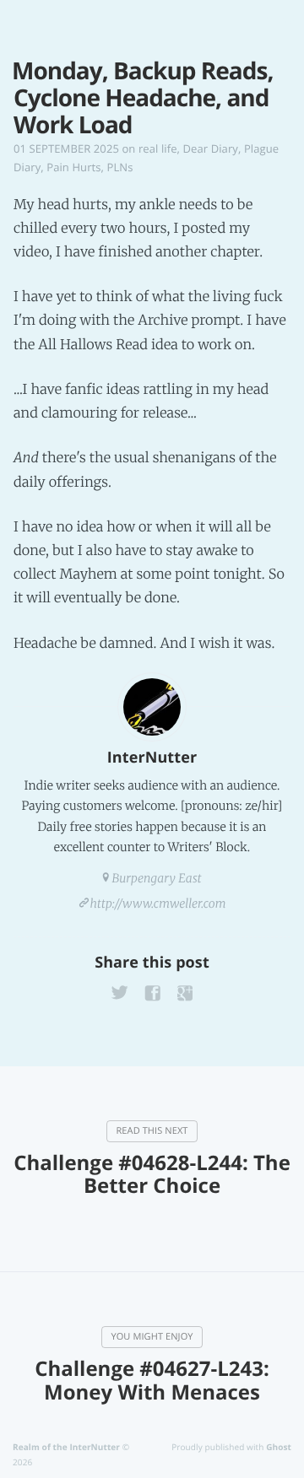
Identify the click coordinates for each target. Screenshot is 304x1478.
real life (157, 148)
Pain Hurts (73, 167)
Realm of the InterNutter (66, 1447)
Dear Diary (210, 148)
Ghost (278, 1447)
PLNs (120, 167)
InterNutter (152, 757)
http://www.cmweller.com (158, 903)
